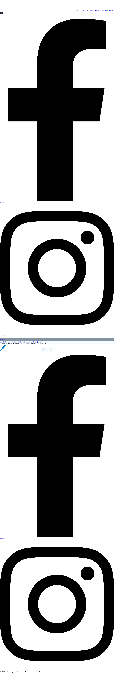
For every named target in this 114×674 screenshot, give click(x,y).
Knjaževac (97, 10)
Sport (29, 15)
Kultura (34, 15)
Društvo (8, 15)
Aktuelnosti (22, 15)
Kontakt (111, 10)
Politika (2, 15)
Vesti (77, 10)
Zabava (52, 15)
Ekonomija (15, 15)
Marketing (104, 10)
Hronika (40, 15)
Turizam (82, 10)
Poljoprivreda (90, 10)
